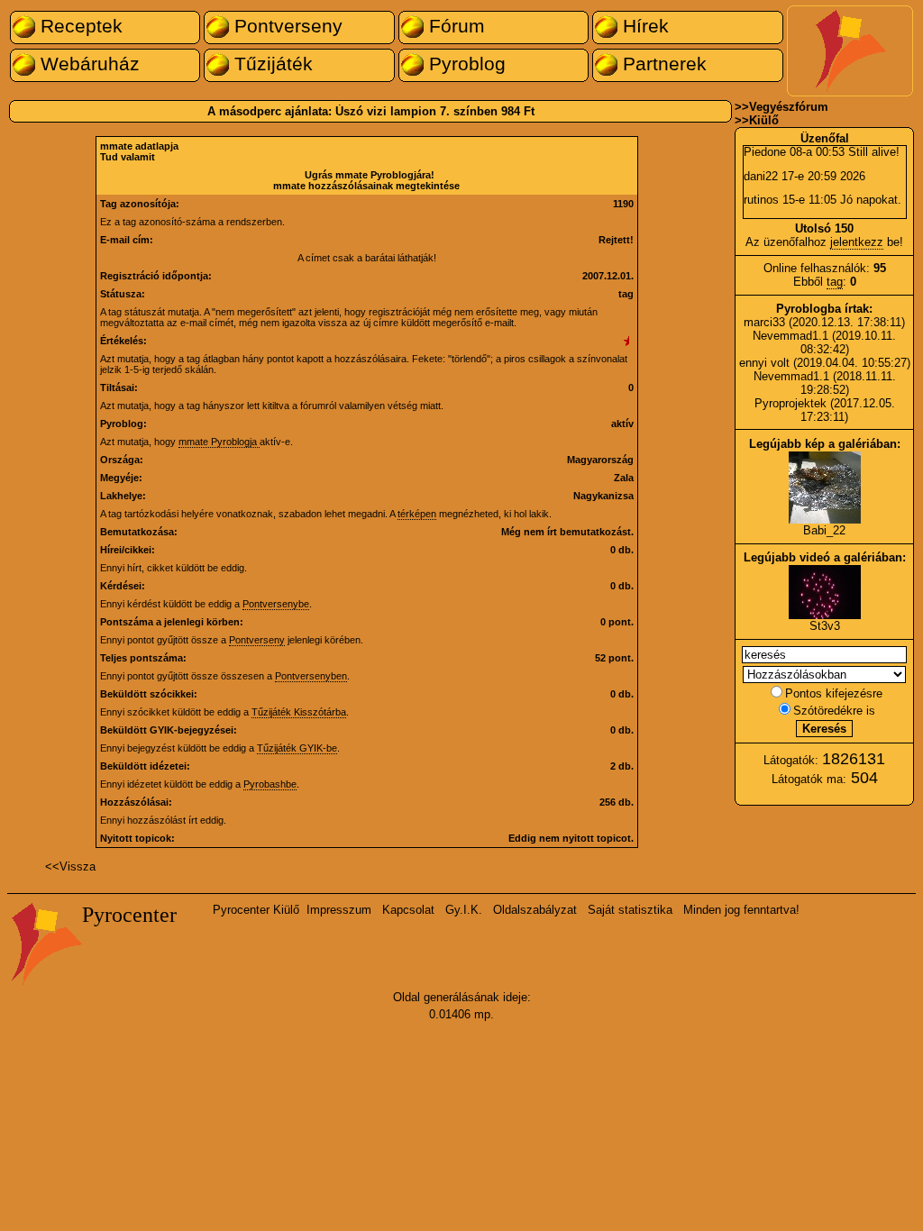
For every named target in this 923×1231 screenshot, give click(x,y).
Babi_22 (824, 530)
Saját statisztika (630, 909)
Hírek (643, 26)
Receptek (79, 26)
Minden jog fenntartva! (741, 909)
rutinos (761, 199)
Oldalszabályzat (535, 909)
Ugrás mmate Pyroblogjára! (369, 174)
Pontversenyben (311, 675)
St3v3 (824, 626)
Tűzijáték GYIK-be (297, 748)
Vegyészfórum (788, 107)
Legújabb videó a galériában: (825, 557)
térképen (417, 513)
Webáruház (87, 64)
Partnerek (662, 64)
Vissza (77, 866)
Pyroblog (465, 64)
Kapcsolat (408, 909)
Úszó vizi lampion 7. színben (416, 111)
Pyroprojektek (790, 403)
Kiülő (764, 120)
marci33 (764, 322)
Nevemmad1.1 (790, 335)
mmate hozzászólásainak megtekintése (366, 185)
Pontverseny (286, 26)
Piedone (765, 152)
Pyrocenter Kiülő (256, 909)
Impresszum (338, 909)
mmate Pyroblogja (219, 441)
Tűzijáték (271, 64)
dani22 (761, 176)
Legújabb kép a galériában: (824, 444)
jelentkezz (856, 242)
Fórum (454, 26)
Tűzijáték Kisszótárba (298, 712)
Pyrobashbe (270, 784)
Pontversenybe (275, 603)
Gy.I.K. (463, 909)
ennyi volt (766, 362)
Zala (624, 477)
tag (835, 281)
